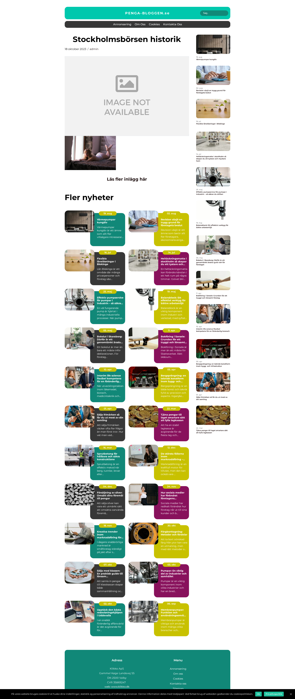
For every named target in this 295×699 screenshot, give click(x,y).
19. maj (171, 291)
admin (94, 49)
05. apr (171, 369)
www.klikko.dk (120, 686)
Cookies (154, 24)
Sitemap (178, 688)
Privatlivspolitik (274, 694)
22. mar (171, 408)
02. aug (171, 213)
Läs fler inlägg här (127, 179)
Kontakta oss (172, 24)
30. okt (171, 525)
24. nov (171, 486)
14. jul (171, 252)
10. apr (108, 369)
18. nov (108, 525)
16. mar (107, 447)
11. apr (171, 330)
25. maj (107, 291)
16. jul (107, 252)
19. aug (107, 213)
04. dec (107, 486)
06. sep (171, 603)
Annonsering (122, 24)
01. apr (108, 408)
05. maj (107, 330)
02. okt (108, 603)
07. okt (108, 564)
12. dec (171, 447)
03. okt (171, 564)
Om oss (140, 24)
